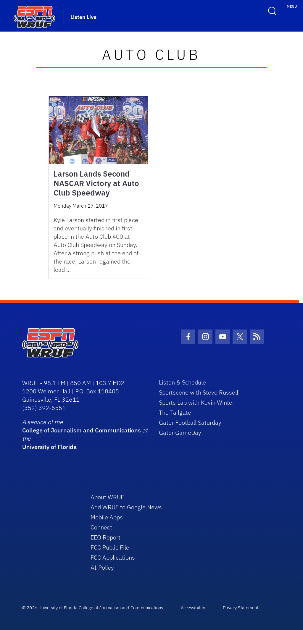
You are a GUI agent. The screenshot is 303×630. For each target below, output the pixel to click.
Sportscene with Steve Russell (198, 392)
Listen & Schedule (182, 382)
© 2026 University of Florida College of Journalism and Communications (92, 607)
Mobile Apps (107, 517)
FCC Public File (110, 547)
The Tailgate (175, 412)
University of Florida (49, 447)
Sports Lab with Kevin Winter (196, 402)
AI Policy (102, 567)
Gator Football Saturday (190, 423)
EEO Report (105, 537)
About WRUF (107, 497)
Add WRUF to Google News (126, 507)
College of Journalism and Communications (81, 430)
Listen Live (83, 17)
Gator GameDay (180, 433)
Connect (101, 527)
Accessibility (193, 607)
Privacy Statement (240, 607)
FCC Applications (113, 557)
